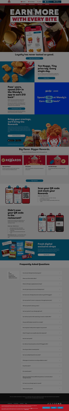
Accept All (60, 407)
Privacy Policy (26, 409)
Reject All (53, 407)
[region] (34, 407)
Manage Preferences (46, 407)
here (31, 408)
